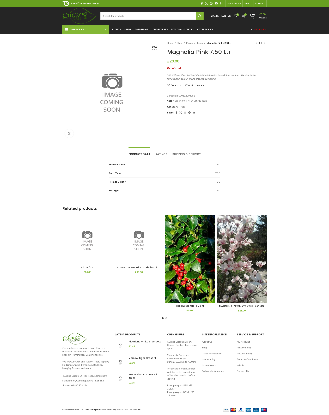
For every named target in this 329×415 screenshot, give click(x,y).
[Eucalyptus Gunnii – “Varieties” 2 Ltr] (139, 239)
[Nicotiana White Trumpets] (120, 345)
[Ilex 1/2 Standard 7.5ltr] (190, 259)
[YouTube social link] (216, 3)
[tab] (139, 152)
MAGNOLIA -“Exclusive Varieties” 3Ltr (241, 306)
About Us (207, 341)
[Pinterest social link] (189, 112)
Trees (200, 42)
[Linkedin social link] (221, 3)
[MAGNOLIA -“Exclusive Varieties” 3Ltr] (242, 259)
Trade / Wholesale (212, 353)
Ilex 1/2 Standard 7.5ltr (190, 306)
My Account (243, 341)
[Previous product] (256, 43)
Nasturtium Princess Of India (143, 376)
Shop (179, 42)
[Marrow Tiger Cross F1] (120, 362)
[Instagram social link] (211, 3)
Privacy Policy (244, 347)
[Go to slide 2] (166, 318)
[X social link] (206, 3)
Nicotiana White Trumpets (145, 341)
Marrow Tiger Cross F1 (142, 358)
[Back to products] (260, 43)
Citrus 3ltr (87, 267)
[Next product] (265, 43)
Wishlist (241, 365)
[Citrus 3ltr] (87, 239)
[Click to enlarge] (69, 133)
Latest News (209, 365)
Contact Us (243, 371)
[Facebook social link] (202, 3)
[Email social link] (185, 112)
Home (170, 42)
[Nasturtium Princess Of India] (120, 378)
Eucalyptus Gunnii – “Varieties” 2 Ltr (139, 267)
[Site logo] (79, 15)
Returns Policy (244, 353)
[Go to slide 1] (163, 318)
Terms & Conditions (247, 359)
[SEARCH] (200, 16)
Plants (189, 42)
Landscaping (208, 359)
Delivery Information (213, 371)
